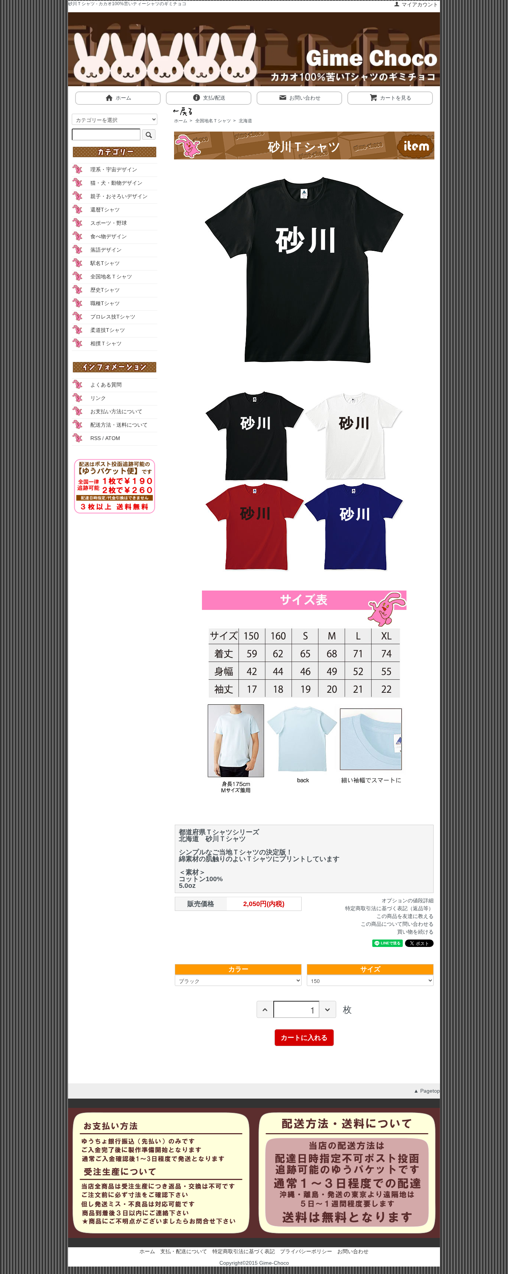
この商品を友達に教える (405, 916)
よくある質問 (106, 385)
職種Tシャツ (105, 303)
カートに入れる (304, 1037)
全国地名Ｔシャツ (213, 120)
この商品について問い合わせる (397, 924)
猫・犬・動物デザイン (116, 183)
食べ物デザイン (108, 236)
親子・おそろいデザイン (119, 196)
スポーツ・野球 (108, 223)
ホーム (123, 98)
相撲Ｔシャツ (106, 343)
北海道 (245, 120)
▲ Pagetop (427, 1091)
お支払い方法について (116, 411)
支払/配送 (214, 98)
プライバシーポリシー (306, 1251)
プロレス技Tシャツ (112, 317)
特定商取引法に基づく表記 (243, 1251)
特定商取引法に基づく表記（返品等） (389, 908)
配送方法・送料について (119, 425)
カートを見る (395, 98)
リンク (98, 398)
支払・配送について (183, 1251)
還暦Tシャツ (105, 210)
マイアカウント (420, 4)
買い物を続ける (415, 932)
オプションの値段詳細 (408, 900)
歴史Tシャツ (105, 290)
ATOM (112, 438)
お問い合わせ (305, 98)
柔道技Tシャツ (107, 330)
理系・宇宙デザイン (113, 169)
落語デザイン (106, 250)
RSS (95, 438)
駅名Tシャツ (105, 263)
